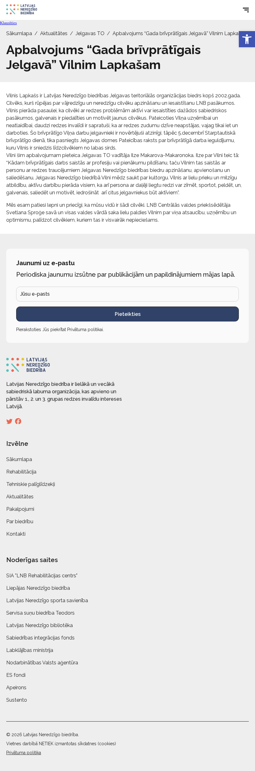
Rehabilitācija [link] (21, 472)
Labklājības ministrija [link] (29, 650)
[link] (247, 39)
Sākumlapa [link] (19, 33)
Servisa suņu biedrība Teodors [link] (40, 613)
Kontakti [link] (16, 534)
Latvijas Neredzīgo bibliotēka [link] (39, 625)
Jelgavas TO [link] (90, 33)
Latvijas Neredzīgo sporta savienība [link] (47, 600)
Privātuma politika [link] (23, 752)
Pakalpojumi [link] (20, 509)
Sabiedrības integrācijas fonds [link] (40, 638)
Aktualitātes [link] (53, 33)
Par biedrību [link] (19, 521)
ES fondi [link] (16, 675)
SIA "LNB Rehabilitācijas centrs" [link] (41, 576)
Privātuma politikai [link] (85, 329)
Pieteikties (128, 314)
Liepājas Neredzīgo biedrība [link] (38, 588)
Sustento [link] (16, 700)
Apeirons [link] (16, 687)
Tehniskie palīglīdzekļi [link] (30, 484)
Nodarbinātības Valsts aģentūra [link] (42, 663)
